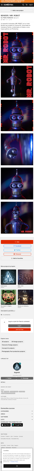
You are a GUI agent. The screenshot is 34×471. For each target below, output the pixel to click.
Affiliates (3, 447)
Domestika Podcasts (5, 438)
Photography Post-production (8, 393)
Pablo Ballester (11, 18)
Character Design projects (10, 345)
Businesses (8, 447)
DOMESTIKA (8, 5)
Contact (8, 445)
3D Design (6, 391)
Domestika (3, 445)
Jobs (11, 436)
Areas (3, 414)
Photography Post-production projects (13, 351)
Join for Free (19, 329)
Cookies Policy (14, 461)
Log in (31, 4)
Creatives (16, 436)
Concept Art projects (8, 348)
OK (17, 466)
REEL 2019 (20, 286)
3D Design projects (17, 341)
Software (4, 417)
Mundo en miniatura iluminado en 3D (23, 306)
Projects (7, 436)
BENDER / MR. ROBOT (6, 387)
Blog (12, 445)
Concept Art (22, 391)
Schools (21, 436)
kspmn (13, 266)
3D (2, 391)
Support (16, 445)
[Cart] (26, 5)
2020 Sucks (4, 286)
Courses (3, 436)
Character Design (14, 391)
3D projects (5, 341)
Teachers (14, 447)
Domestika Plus (15, 438)
